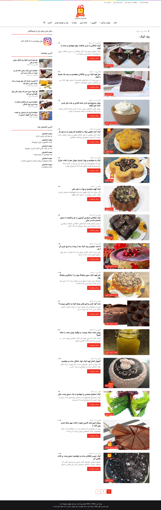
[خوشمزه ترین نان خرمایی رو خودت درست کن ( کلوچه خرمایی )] (45, 115)
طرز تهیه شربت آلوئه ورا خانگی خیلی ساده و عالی (25, 61)
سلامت (74, 22)
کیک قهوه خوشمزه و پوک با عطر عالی (86, 189)
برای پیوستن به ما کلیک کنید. (31, 41)
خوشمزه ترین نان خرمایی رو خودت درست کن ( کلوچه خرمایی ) (25, 113)
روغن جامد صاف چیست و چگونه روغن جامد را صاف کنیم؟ (80, 334)
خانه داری (83, 22)
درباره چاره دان (118, 2)
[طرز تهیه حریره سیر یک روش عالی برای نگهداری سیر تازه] (45, 94)
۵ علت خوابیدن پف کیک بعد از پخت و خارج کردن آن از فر (80, 248)
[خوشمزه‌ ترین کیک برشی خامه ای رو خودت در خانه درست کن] (45, 73)
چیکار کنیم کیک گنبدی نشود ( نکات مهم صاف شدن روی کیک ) (81, 424)
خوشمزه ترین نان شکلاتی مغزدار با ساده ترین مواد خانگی (26, 103)
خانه (115, 22)
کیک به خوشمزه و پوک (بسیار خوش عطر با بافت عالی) (79, 160)
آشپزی (94, 22)
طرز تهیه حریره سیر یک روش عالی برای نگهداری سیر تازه (24, 92)
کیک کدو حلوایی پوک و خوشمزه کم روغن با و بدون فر (80, 131)
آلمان (50, 22)
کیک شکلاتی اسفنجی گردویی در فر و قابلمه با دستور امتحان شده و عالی (80, 219)
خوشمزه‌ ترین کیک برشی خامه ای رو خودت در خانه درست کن (25, 71)
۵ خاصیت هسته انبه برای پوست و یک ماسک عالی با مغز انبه (24, 82)
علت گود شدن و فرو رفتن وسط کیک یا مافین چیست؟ (79, 303)
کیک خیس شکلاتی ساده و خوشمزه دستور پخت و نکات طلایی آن (79, 457)
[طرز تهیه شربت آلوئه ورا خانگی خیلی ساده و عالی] (45, 63)
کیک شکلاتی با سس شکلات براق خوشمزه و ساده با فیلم (81, 47)
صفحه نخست (143, 2)
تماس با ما (107, 2)
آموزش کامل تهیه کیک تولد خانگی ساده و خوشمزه (81, 361)
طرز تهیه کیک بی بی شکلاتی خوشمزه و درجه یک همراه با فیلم (79, 75)
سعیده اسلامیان (47, 134)
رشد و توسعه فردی (61, 22)
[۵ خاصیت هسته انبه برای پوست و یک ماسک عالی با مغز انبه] (45, 84)
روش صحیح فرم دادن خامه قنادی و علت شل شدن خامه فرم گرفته (81, 104)
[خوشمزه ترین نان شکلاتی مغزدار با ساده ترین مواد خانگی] (45, 105)
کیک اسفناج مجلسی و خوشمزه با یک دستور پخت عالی (79, 394)
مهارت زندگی (105, 22)
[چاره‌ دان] (80, 12)
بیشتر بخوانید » (94, 58)
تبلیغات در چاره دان (131, 2)
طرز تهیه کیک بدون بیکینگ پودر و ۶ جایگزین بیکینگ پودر (80, 276)
